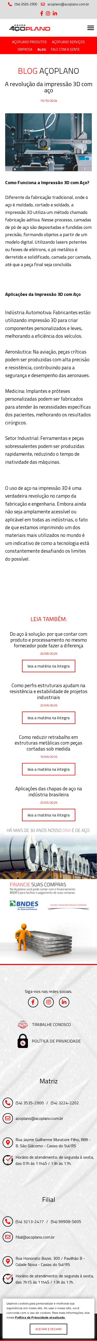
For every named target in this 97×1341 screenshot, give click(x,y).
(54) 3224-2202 (65, 1103)
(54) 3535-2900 (25, 4)
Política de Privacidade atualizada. (40, 1317)
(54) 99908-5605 (66, 1221)
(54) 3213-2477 (30, 1221)
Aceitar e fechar (48, 1329)
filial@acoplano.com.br (35, 1237)
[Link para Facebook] (41, 13)
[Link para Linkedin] (54, 13)
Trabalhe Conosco (51, 1024)
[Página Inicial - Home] (29, 28)
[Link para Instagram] (47, 13)
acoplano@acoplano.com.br (68, 4)
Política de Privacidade (56, 1041)
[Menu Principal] (90, 28)
